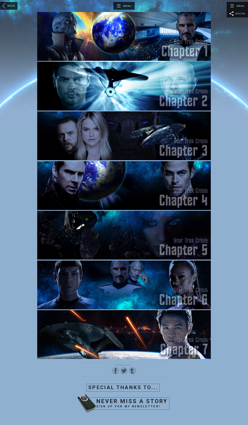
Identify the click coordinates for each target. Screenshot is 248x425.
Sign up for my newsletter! (132, 403)
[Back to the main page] (8, 6)
